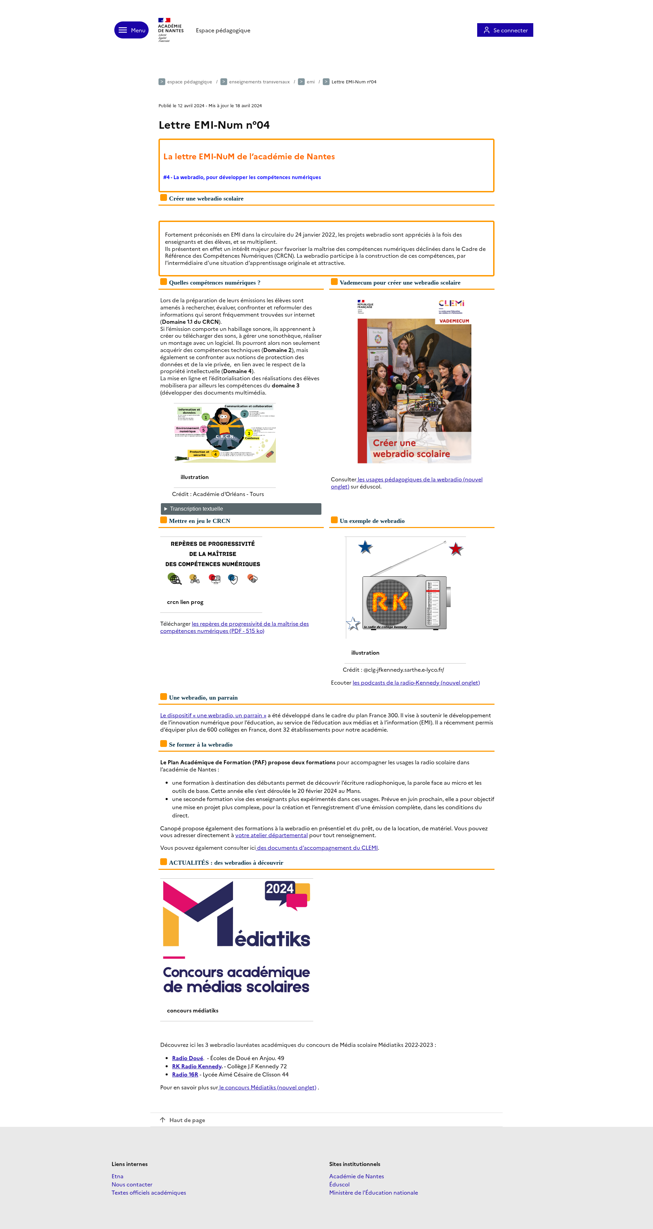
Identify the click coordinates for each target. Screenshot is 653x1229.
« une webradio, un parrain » (228, 715)
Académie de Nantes (356, 1176)
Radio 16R (185, 1074)
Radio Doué (187, 1058)
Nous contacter (132, 1184)
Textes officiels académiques (149, 1192)
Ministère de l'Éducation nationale (373, 1192)
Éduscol (339, 1184)
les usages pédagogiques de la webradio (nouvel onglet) (407, 482)
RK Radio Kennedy (196, 1066)
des (261, 847)
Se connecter (510, 30)
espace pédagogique (189, 81)
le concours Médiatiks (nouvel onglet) (267, 1087)
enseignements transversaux (259, 81)
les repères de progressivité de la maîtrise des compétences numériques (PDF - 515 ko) (234, 627)
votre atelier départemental (271, 835)
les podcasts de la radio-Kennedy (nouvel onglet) (416, 682)
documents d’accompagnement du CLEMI (322, 847)
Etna (117, 1176)
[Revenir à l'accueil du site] (171, 30)
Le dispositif (175, 715)
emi (311, 81)
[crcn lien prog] (211, 541)
